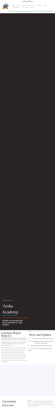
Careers (22, 7)
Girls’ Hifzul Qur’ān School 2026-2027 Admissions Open (41, 345)
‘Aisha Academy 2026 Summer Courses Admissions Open (42, 338)
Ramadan (24, 5)
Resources (46, 5)
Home (13, 5)
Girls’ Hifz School (15, 7)
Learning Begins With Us (11, 334)
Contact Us (32, 7)
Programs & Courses (31, 5)
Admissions (39, 5)
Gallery (27, 7)
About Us (17, 5)
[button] (20, 5)
